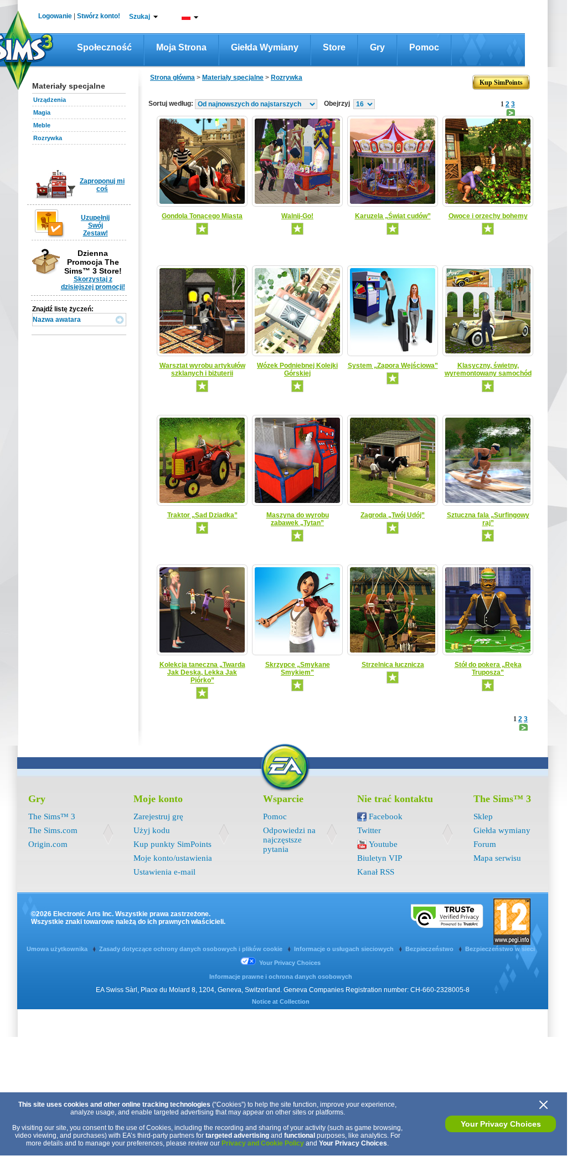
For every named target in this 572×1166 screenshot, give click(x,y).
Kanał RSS (375, 871)
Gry (377, 47)
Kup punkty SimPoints (172, 844)
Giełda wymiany (264, 47)
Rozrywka (47, 138)
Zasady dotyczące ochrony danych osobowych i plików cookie (191, 949)
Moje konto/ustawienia (172, 858)
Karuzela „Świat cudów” (393, 216)
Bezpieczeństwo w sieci (500, 949)
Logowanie (55, 16)
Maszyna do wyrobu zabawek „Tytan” (297, 519)
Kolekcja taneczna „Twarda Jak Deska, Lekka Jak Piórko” (202, 672)
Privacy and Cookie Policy (262, 1143)
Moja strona (181, 47)
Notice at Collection (281, 1001)
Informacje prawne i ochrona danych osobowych (280, 976)
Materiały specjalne (233, 77)
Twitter (369, 830)
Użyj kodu (151, 830)
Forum (484, 844)
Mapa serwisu (497, 858)
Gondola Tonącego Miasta (202, 216)
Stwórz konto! (98, 16)
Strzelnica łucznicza (393, 665)
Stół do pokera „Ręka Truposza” (488, 668)
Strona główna (172, 77)
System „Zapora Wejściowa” (393, 365)
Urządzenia (49, 99)
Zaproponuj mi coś (102, 185)
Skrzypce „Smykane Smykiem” (297, 668)
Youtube (383, 844)
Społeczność (104, 47)
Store (334, 47)
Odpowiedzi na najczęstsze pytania (289, 840)
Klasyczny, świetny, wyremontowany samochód (488, 369)
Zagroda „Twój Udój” (392, 515)
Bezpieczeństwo (430, 949)
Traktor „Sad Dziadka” (202, 515)
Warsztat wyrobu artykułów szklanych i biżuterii (202, 369)
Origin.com (48, 844)
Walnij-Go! (297, 216)
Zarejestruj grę (158, 816)
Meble (41, 125)
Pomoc (424, 47)
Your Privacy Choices (501, 1123)
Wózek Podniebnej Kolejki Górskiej (297, 369)
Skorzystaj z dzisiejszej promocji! (93, 283)
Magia (41, 112)
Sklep (483, 816)
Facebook (386, 816)
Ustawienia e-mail (164, 871)
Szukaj (139, 16)
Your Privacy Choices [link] (290, 962)
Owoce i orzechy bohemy (488, 216)
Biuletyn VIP (379, 858)
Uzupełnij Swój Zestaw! (95, 225)
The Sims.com (53, 830)
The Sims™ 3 (51, 816)
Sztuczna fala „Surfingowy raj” (488, 519)
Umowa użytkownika (58, 949)
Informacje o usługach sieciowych (344, 949)
